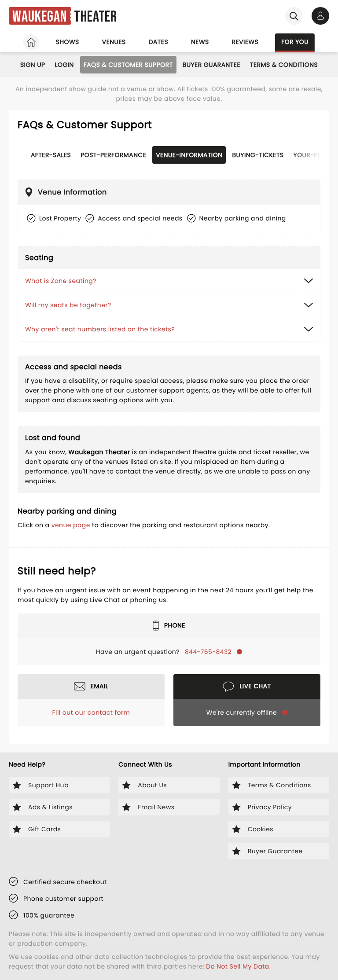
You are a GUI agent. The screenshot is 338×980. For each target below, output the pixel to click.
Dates (158, 41)
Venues (114, 41)
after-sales (51, 154)
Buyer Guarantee (211, 64)
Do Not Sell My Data (237, 966)
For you (295, 41)
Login (64, 64)
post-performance (113, 154)
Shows (67, 41)
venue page (70, 525)
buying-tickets (257, 154)
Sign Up (32, 64)
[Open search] (294, 16)
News (200, 41)
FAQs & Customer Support (128, 64)
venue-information (189, 154)
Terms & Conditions (284, 64)
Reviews (245, 41)
